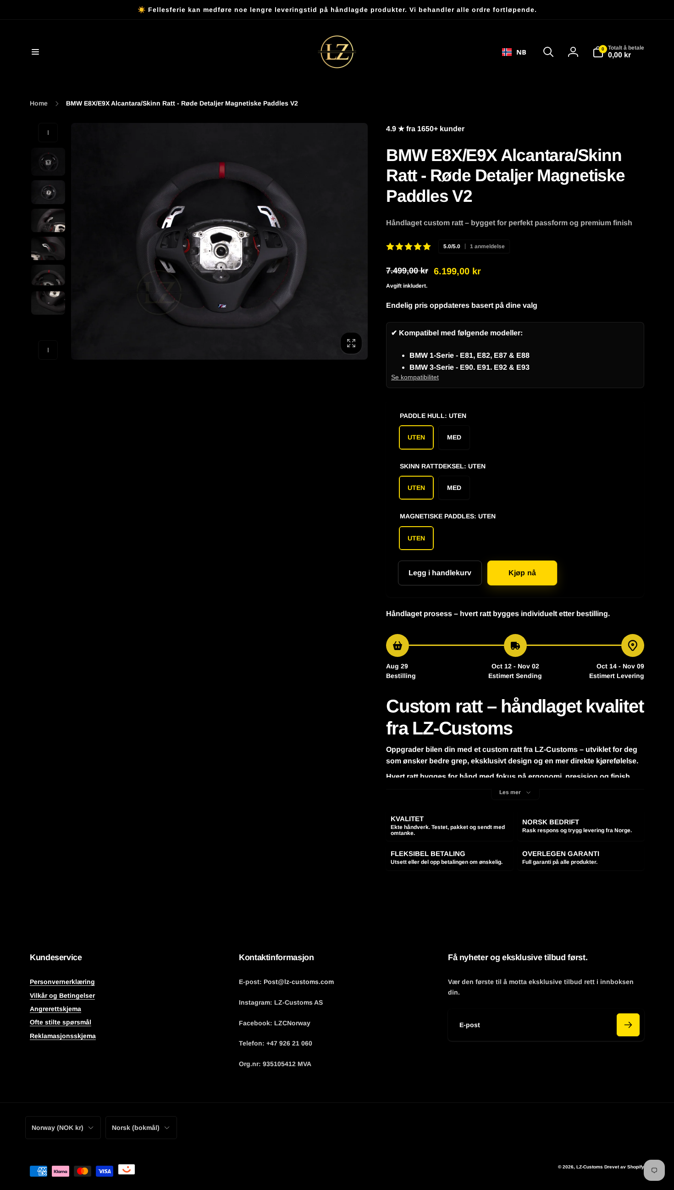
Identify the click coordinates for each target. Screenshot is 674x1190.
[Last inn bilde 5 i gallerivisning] (48, 275)
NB (521, 51)
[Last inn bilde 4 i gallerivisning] (48, 248)
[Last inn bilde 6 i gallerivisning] (48, 303)
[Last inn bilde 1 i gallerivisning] (48, 162)
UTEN (416, 437)
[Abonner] (628, 1024)
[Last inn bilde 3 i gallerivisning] (48, 220)
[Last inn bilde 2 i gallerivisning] (48, 192)
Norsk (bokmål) (136, 1127)
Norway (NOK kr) (57, 1127)
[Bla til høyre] (48, 350)
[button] (35, 52)
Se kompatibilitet (415, 377)
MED (454, 437)
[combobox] (514, 51)
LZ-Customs (589, 1166)
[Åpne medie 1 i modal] (219, 241)
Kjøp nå (522, 573)
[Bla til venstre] (48, 132)
